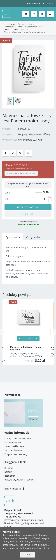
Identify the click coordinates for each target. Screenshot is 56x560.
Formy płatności (12, 442)
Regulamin (9, 475)
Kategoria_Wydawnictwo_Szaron (21, 173)
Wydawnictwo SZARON (30, 139)
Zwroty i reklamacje (14, 446)
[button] (34, 14)
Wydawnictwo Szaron (34, 27)
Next (53, 332)
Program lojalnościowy (16, 454)
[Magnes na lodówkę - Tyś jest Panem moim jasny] (28, 69)
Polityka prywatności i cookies (19, 479)
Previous (3, 332)
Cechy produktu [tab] (34, 237)
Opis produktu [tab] (13, 237)
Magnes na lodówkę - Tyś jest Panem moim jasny (24, 32)
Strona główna (8, 24)
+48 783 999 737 (34, 3)
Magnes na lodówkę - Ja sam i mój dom (27, 348)
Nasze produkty (11, 29)
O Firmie (8, 467)
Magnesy (24, 29)
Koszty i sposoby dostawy (17, 438)
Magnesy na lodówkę (13, 27)
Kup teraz (28, 214)
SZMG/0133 (24, 128)
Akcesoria (22, 24)
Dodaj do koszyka (28, 207)
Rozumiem (27, 554)
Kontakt (50, 3)
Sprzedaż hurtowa (13, 450)
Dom (31, 24)
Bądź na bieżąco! (13, 488)
